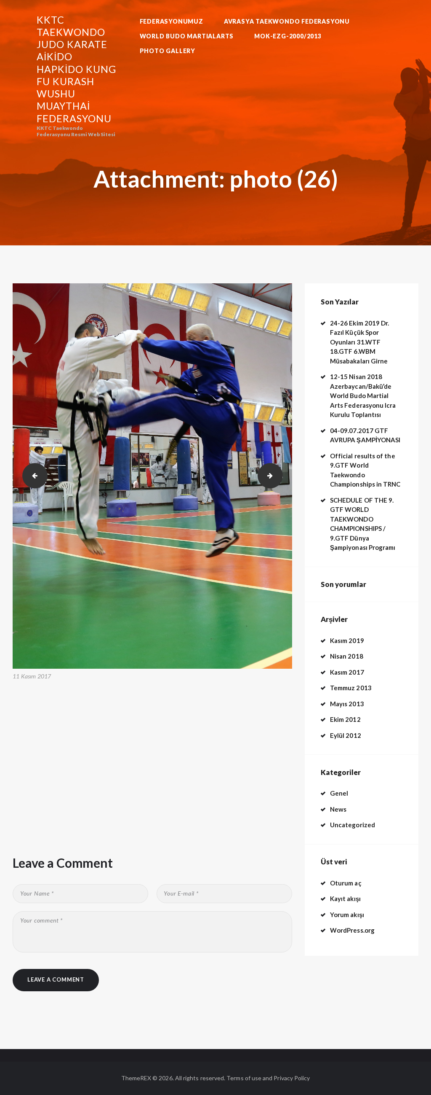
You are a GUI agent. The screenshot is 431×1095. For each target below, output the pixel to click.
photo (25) (32, 475)
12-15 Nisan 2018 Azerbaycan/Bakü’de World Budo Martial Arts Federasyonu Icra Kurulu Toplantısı (363, 395)
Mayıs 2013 (347, 704)
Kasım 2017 (347, 672)
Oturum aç (346, 883)
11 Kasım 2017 (32, 676)
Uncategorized (352, 825)
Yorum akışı (347, 914)
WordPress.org (352, 930)
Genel (339, 793)
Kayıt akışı (345, 898)
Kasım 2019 (347, 640)
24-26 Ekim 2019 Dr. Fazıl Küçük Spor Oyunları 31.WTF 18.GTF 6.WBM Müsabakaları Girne (359, 342)
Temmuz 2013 (351, 687)
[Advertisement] (152, 747)
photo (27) (280, 475)
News (338, 809)
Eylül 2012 (345, 735)
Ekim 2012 (345, 719)
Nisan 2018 (346, 656)
